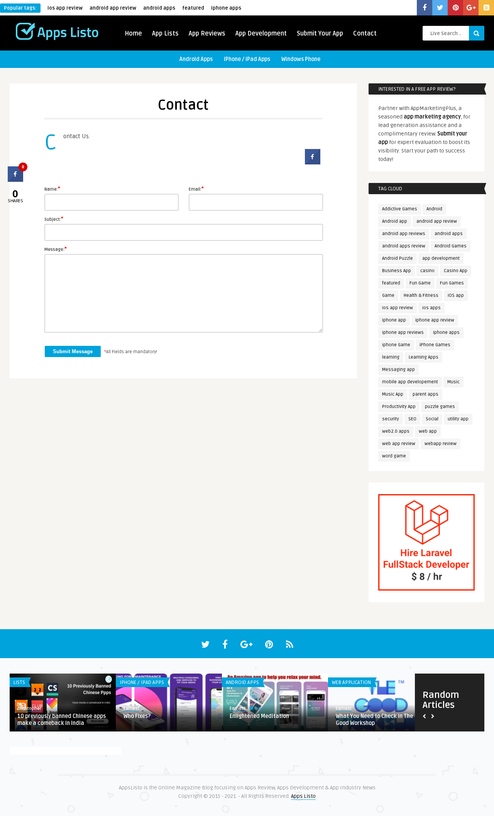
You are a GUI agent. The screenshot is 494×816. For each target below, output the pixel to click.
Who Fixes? (137, 716)
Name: (52, 188)
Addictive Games (399, 209)
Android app (394, 221)
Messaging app (398, 369)
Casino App (455, 271)
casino (427, 271)
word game (394, 456)
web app (428, 431)
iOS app (456, 295)
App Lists (165, 33)
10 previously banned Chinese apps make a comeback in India (61, 719)
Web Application (351, 682)
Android (434, 209)
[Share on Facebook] (312, 162)
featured (193, 8)
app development (441, 258)
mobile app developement (410, 382)
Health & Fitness (421, 295)
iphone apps (226, 8)
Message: (55, 248)
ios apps (431, 308)
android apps (159, 8)
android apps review (403, 246)
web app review (398, 444)
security (390, 419)
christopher (29, 708)
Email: (196, 188)
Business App (396, 271)
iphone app (394, 320)
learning (390, 357)
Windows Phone (300, 59)
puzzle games (440, 407)
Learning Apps (423, 357)
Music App (392, 394)
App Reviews (207, 33)
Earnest (131, 708)
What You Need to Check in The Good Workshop (374, 719)
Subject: (53, 218)
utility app (458, 419)
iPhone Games (435, 345)
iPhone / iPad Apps (247, 59)
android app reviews (403, 234)
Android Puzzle (397, 258)
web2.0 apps (395, 431)
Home (133, 33)
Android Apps (196, 59)
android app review (113, 8)
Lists (19, 682)
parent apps (425, 394)
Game (388, 295)
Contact (365, 33)
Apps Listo (303, 796)
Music (453, 382)
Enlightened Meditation (259, 716)
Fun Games (452, 283)
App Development (261, 33)
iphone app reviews (403, 332)
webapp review (441, 444)
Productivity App (399, 407)
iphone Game (396, 345)
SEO (412, 419)
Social (432, 419)
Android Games (451, 246)
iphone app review (434, 320)
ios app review (65, 8)
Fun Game (420, 283)
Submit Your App (320, 33)
